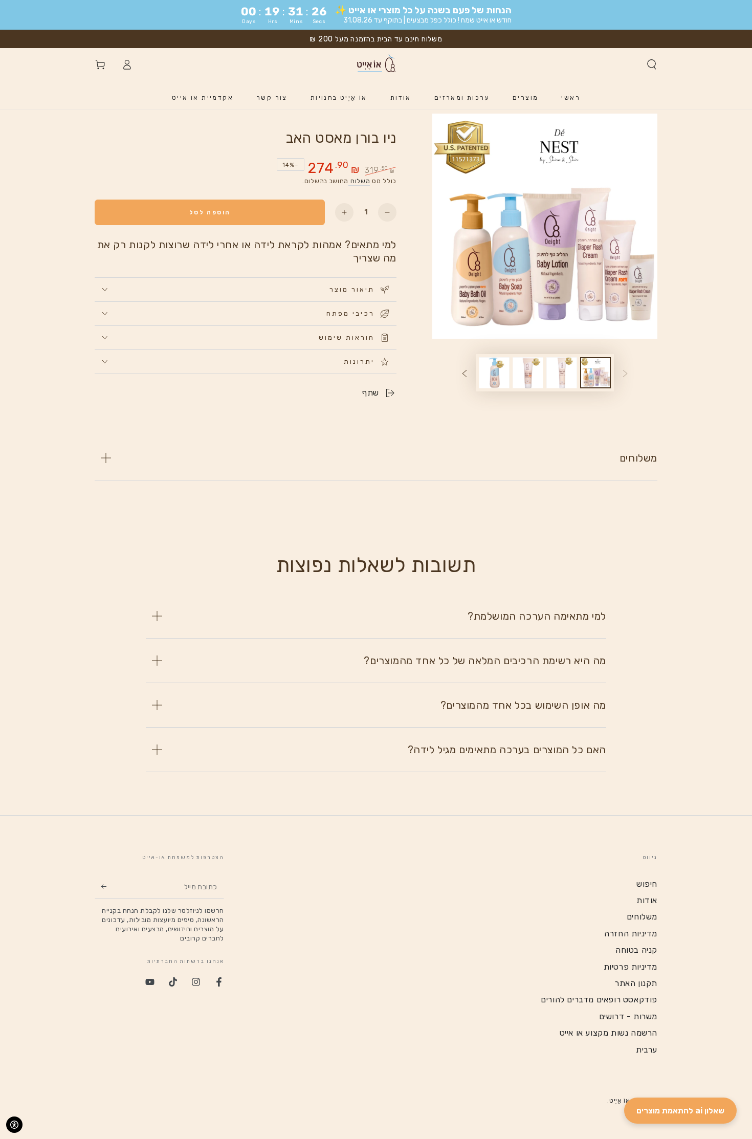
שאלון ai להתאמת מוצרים (680, 1110)
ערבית (646, 1050)
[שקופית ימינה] (464, 373)
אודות (646, 900)
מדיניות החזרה (630, 933)
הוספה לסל (210, 212)
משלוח (359, 181)
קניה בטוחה (636, 950)
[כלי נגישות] (14, 1124)
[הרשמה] (100, 886)
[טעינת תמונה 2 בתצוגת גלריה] (561, 372)
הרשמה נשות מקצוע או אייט (608, 1033)
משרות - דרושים (628, 1016)
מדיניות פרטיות (630, 967)
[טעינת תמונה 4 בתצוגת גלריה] (494, 372)
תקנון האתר (636, 983)
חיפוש (646, 884)
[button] (651, 64)
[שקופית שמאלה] (625, 373)
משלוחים (642, 917)
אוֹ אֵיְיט (619, 1100)
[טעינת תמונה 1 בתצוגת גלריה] (595, 372)
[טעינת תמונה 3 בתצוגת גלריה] (528, 372)
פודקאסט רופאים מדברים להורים (599, 999)
